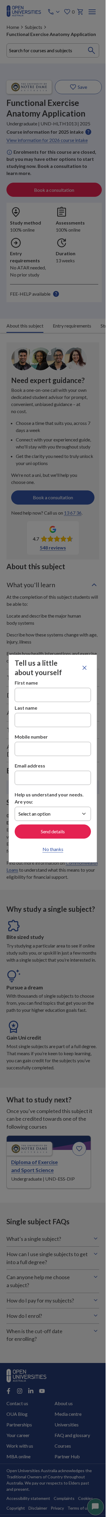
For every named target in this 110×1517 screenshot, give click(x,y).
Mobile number (31, 736)
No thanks (53, 849)
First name (26, 682)
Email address (30, 765)
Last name (26, 708)
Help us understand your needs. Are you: (49, 798)
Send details (53, 831)
